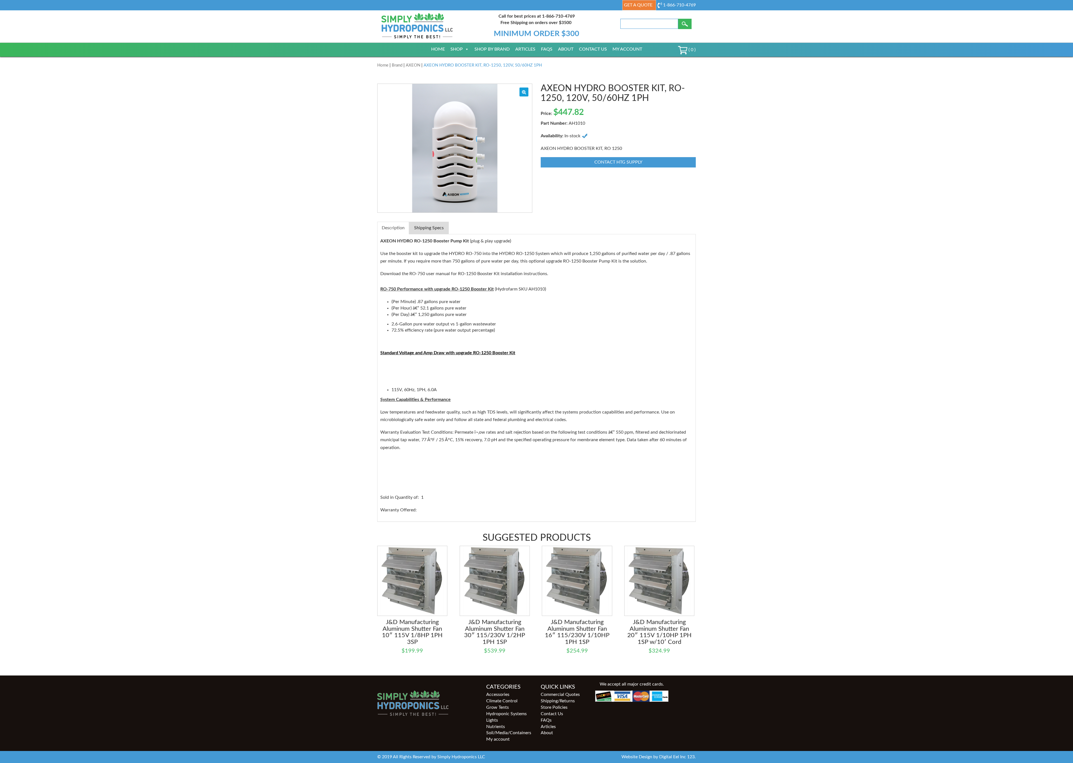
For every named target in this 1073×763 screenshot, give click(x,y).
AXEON (413, 65)
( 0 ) (691, 50)
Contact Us (593, 49)
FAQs (546, 49)
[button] (523, 92)
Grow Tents (497, 707)
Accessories (497, 694)
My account (627, 49)
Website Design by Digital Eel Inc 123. (658, 757)
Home (438, 49)
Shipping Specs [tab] (429, 228)
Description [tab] (393, 228)
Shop (456, 49)
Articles (525, 49)
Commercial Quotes (560, 694)
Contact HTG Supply (618, 162)
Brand (397, 65)
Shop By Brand (492, 49)
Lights (492, 720)
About (565, 49)
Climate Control (501, 701)
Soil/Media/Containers (508, 733)
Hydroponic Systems (506, 714)
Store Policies (554, 707)
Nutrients (495, 726)
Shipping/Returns (558, 701)
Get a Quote (638, 5)
